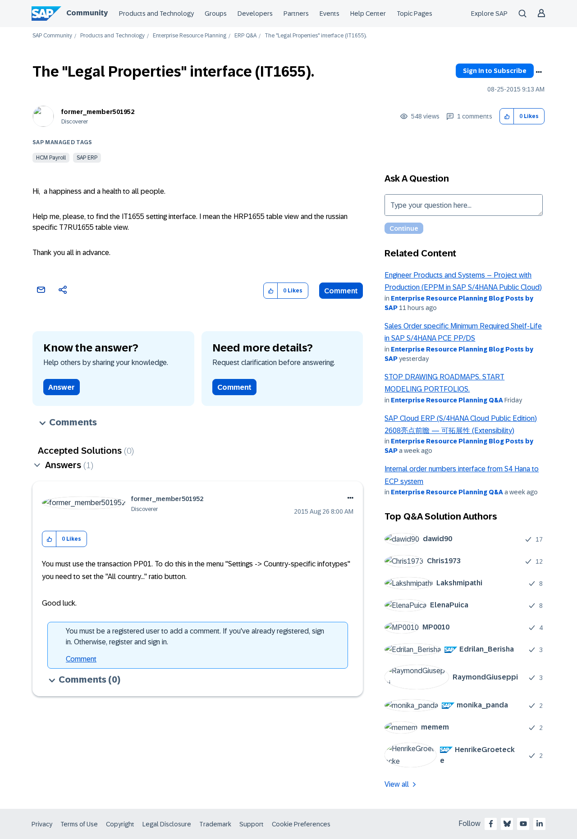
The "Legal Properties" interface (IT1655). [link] (315, 36)
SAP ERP (87, 158)
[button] (507, 116)
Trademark (215, 824)
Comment (341, 291)
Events (329, 13)
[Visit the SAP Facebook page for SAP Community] (491, 823)
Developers (255, 13)
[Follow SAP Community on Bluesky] (507, 823)
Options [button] (538, 72)
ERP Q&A (245, 36)
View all (397, 784)
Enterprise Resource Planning (189, 36)
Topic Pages (414, 13)
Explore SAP (489, 13)
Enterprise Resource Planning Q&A (447, 400)
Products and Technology (156, 13)
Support (251, 824)
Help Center (368, 13)
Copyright (120, 824)
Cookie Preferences (301, 824)
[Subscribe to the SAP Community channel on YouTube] (523, 823)
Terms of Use (79, 824)
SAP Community (52, 36)
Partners (296, 13)
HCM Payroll (51, 158)
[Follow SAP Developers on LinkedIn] (539, 823)
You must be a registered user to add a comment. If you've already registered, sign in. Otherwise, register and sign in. (195, 636)
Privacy (42, 824)
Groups (216, 13)
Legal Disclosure (166, 824)
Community (87, 13)
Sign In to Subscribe (495, 70)
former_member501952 (97, 111)
